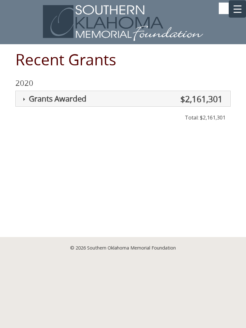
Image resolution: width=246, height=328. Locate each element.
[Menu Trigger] (237, 9)
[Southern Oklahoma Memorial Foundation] (123, 39)
